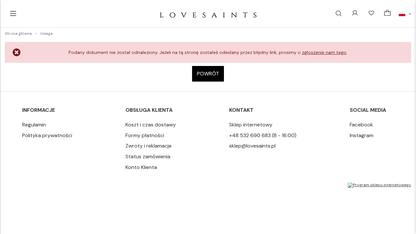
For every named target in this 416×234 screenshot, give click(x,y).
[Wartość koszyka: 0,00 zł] (387, 13)
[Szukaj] (339, 13)
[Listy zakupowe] (371, 13)
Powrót (208, 73)
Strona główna (18, 33)
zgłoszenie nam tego (324, 52)
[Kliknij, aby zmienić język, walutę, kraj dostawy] (405, 13)
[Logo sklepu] (208, 14)
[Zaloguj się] (355, 13)
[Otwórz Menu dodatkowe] (13, 13)
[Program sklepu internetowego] (379, 185)
